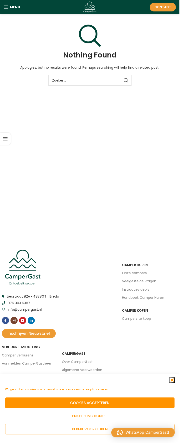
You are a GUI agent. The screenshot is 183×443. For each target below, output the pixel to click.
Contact (162, 7)
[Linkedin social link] (31, 320)
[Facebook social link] (5, 320)
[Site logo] (89, 7)
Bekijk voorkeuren (90, 429)
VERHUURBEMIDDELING (21, 347)
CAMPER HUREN (135, 265)
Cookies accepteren (90, 402)
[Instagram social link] (14, 320)
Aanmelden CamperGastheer (26, 363)
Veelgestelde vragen (139, 281)
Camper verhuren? (18, 355)
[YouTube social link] (22, 320)
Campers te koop (136, 318)
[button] (172, 380)
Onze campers (134, 273)
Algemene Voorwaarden (82, 369)
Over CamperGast (77, 361)
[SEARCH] (126, 80)
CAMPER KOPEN (135, 310)
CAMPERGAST (74, 353)
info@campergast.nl (25, 309)
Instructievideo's (135, 289)
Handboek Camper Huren (143, 297)
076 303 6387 (19, 303)
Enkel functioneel (89, 415)
